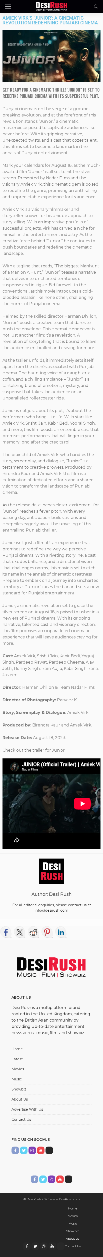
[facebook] (26, 1246)
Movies (18, 1069)
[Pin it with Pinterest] (47, 932)
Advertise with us (27, 1109)
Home (17, 1049)
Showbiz (19, 1089)
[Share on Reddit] (34, 932)
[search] (96, 6)
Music (17, 1079)
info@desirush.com (51, 910)
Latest (17, 1059)
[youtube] (52, 1246)
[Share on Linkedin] (61, 932)
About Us (20, 1099)
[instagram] (44, 1246)
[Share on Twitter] (20, 932)
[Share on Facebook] (6, 932)
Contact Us (21, 1119)
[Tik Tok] (60, 1246)
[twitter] (35, 1246)
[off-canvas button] (8, 7)
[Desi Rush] (51, 6)
